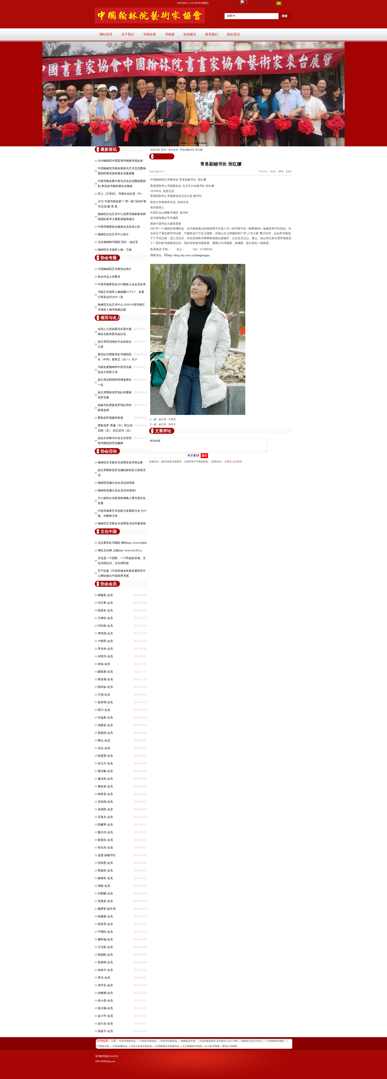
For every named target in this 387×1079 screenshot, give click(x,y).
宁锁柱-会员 (105, 931)
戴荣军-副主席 (107, 908)
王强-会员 (104, 694)
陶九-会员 (104, 740)
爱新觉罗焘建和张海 (110, 417)
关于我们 (127, 34)
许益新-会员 (105, 717)
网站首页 (106, 34)
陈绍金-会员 (105, 686)
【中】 (280, 171)
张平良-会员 (105, 985)
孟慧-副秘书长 (107, 855)
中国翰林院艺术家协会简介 (115, 269)
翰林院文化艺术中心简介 (113, 234)
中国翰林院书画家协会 (167, 1046)
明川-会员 (104, 709)
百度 (113, 1041)
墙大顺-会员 (105, 1008)
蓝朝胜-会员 (105, 809)
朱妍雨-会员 (105, 962)
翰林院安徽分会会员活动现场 (116, 482)
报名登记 (233, 34)
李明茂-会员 (105, 633)
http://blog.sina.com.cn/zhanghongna (188, 255)
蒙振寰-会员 (105, 671)
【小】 (273, 171)
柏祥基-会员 (105, 794)
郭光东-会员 (105, 847)
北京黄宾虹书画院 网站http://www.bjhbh (122, 542)
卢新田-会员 (105, 641)
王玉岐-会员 (105, 947)
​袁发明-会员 (105, 702)
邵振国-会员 (105, 732)
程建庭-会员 (105, 916)
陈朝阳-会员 (105, 954)
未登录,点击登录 (233, 461)
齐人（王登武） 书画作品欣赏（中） (121, 193)
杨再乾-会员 (105, 878)
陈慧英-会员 (105, 755)
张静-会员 (104, 885)
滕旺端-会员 (105, 939)
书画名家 (149, 34)
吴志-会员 (104, 748)
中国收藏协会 (120, 1046)
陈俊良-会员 (105, 610)
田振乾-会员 (105, 870)
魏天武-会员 (105, 832)
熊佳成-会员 (105, 679)
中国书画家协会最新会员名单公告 (119, 226)
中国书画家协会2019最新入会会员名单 (122, 284)
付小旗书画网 (212, 1046)
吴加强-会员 (105, 801)
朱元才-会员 (105, 763)
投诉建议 (189, 34)
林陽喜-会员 (105, 595)
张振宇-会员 (105, 1031)
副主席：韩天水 (167, 424)
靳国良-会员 (105, 839)
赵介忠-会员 (105, 1023)
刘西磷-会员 (105, 893)
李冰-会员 (104, 977)
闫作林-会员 (105, 625)
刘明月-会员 (105, 656)
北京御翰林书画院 (192, 1046)
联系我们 (211, 34)
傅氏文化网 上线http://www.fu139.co (120, 550)
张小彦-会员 (105, 1000)
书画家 (170, 34)
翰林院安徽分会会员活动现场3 (117, 490)
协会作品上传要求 (109, 276)
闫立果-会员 (105, 602)
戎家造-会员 (105, 725)
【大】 (288, 171)
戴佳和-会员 (105, 778)
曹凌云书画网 (229, 1046)
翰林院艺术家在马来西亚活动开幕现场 (122, 523)
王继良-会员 (105, 618)
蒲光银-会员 (105, 771)
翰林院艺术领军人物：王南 (115, 249)
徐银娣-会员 (105, 992)
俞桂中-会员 (105, 970)
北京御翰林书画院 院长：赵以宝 (118, 242)
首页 (163, 149)
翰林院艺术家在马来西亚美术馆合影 (120, 462)
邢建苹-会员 (105, 824)
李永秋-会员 (105, 648)
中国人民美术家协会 (141, 1046)
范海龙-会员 (105, 901)
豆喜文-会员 (105, 817)
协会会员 (173, 149)
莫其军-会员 (105, 924)
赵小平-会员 (105, 1015)
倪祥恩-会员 (105, 862)
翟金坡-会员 (105, 786)
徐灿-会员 (104, 664)
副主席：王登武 (167, 419)
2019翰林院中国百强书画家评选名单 (120, 160)
